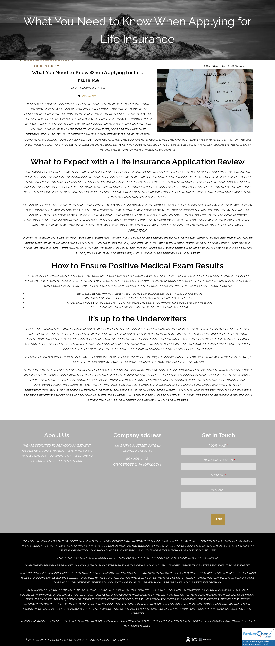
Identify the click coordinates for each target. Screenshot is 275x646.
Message (233, 489)
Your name (232, 445)
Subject (233, 475)
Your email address (229, 460)
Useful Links (215, 74)
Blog (214, 101)
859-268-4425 (137, 459)
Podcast (224, 92)
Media (224, 83)
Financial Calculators (224, 66)
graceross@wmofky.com (137, 464)
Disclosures (242, 110)
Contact (245, 83)
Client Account (239, 101)
